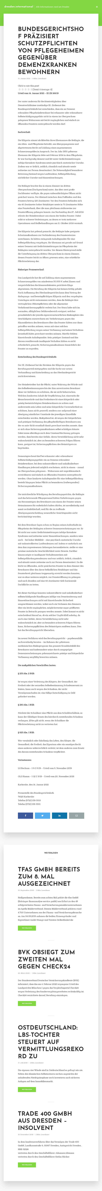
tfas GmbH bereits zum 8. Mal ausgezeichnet (49, 877)
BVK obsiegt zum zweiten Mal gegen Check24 (46, 960)
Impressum (73, 6)
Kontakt (62, 6)
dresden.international (18, 6)
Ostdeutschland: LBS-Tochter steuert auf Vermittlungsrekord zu (51, 1042)
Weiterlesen (27, 928)
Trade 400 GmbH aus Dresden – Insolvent (45, 1121)
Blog (53, 6)
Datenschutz (87, 6)
